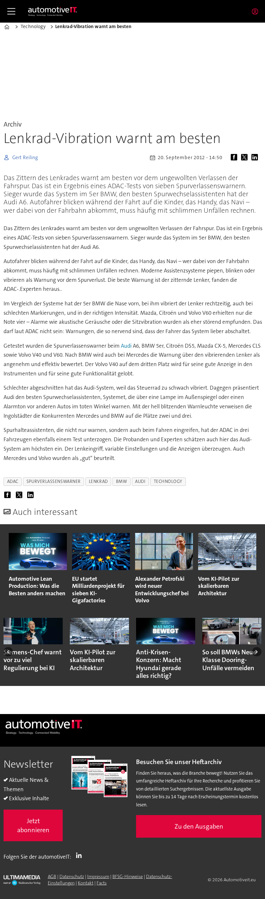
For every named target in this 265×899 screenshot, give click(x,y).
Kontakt (85, 883)
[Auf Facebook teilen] (235, 157)
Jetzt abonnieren (33, 825)
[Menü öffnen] (11, 11)
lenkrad (98, 481)
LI (80, 855)
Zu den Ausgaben (199, 826)
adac (12, 481)
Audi (126, 345)
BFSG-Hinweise (127, 876)
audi (140, 481)
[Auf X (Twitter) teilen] (245, 157)
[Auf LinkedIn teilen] (256, 157)
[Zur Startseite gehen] (53, 11)
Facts (102, 883)
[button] (8, 652)
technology (168, 481)
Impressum (98, 876)
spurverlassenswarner (53, 481)
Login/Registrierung (256, 11)
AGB (52, 876)
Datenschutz (71, 876)
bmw (121, 481)
